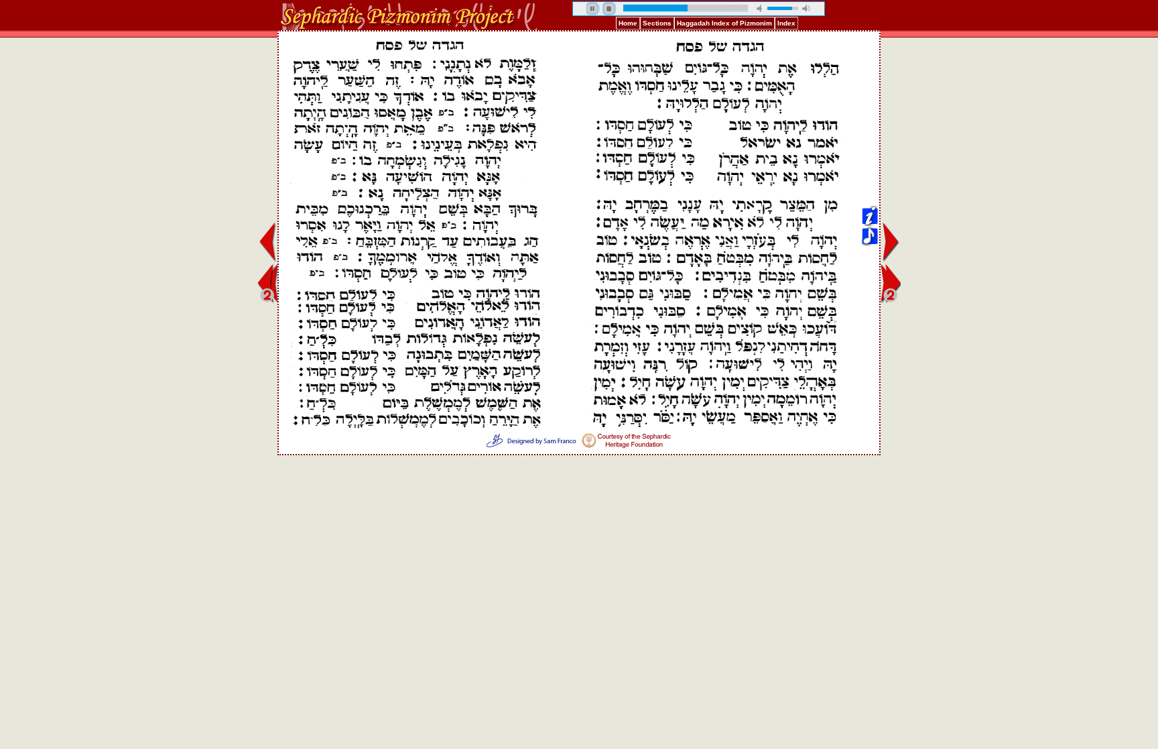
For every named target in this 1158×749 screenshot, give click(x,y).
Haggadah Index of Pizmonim (724, 23)
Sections (657, 23)
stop (609, 8)
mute (761, 8)
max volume (806, 8)
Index (786, 23)
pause (593, 8)
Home (628, 23)
